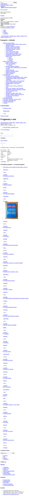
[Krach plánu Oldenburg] (8, 193)
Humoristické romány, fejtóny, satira (13, 54)
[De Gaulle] (6, 236)
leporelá (10, 65)
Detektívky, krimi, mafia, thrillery (13, 47)
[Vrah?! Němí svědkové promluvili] (11, 316)
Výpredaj (5, 32)
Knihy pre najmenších (10, 63)
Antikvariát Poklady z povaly (7, 5)
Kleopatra (5, 345)
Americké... (5, 221)
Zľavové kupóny (6, 473)
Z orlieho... (5, 301)
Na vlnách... (5, 309)
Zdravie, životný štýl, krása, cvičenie (14, 82)
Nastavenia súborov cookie (9, 474)
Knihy (4, 30)
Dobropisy (5, 469)
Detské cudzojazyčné (10, 72)
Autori (4, 31)
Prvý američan (6, 389)
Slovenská (11, 58)
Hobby (7, 84)
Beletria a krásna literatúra (8, 43)
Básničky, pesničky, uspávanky (12, 66)
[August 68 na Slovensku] (9, 280)
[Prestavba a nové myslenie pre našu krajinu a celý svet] (15, 167)
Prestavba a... (5, 169)
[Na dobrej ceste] (7, 227)
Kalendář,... (5, 407)
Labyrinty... (5, 256)
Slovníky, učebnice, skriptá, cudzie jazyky (15, 94)
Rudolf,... (5, 327)
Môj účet (3, 464)
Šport (7, 87)
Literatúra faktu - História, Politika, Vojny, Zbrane (16, 77)
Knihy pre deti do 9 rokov (11, 62)
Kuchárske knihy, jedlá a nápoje (13, 83)
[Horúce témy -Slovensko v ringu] (10, 271)
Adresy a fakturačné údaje (8, 471)
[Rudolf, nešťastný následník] (9, 325)
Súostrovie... (5, 363)
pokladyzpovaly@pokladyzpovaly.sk (11, 494)
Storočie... (5, 380)
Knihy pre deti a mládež (8, 61)
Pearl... (4, 247)
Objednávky (5, 467)
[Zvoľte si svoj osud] (8, 431)
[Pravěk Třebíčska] (7, 184)
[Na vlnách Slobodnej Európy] (10, 307)
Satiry (4, 398)
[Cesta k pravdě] (7, 351)
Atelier (8, 151)
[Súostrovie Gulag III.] (8, 369)
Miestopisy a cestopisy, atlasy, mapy (13, 93)
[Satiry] (5, 395)
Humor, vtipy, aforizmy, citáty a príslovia (14, 88)
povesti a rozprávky (10, 69)
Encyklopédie (9, 96)
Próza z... (5, 442)
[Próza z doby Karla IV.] (8, 440)
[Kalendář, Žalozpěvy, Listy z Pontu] (11, 404)
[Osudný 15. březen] (7, 289)
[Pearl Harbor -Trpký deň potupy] (10, 245)
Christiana (5, 336)
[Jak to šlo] (5, 422)
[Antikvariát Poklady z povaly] (7, 27)
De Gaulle (5, 238)
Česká (10, 57)
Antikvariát (5, 33)
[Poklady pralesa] (7, 108)
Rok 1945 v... (5, 265)
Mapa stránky (6, 482)
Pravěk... (5, 187)
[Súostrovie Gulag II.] (8, 360)
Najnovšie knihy (6, 480)
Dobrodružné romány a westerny (13, 49)
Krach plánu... (6, 196)
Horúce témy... (6, 274)
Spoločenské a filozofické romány (13, 55)
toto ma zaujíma (4, 140)
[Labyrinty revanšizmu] (8, 254)
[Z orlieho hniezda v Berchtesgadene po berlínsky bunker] (15, 298)
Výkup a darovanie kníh (8, 485)
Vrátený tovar (6, 468)
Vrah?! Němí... (6, 318)
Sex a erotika (8, 92)
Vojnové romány (9, 50)
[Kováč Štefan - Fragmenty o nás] (10, 127)
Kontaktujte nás (4, 3)
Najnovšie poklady (5, 105)
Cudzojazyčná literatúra (8, 101)
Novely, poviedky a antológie (12, 52)
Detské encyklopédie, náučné (12, 71)
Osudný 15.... (5, 292)
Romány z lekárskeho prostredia (13, 46)
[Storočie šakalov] (7, 378)
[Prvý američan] (6, 387)
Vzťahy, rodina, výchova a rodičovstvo (14, 85)
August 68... (5, 283)
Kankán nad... (5, 178)
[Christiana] (6, 333)
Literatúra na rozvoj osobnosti (12, 95)
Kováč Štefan (6, 129)
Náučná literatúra (7, 74)
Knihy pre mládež (10, 73)
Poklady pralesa (6, 110)
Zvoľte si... (5, 433)
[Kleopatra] (5, 342)
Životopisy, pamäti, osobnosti (12, 76)
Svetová (10, 60)
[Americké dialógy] (11, 218)
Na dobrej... (5, 230)
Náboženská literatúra (7, 98)
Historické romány (10, 45)
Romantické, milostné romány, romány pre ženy (16, 44)
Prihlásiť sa (3, 6)
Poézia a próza (9, 56)
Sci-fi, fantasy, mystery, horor (12, 51)
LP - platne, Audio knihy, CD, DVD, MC (12, 99)
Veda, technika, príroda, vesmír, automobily (15, 80)
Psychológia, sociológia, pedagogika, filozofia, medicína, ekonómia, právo (16, 90)
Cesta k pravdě (6, 354)
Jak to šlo (5, 425)
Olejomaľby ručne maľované (9, 100)
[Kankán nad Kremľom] (8, 176)
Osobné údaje (6, 472)
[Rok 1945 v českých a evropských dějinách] (13, 262)
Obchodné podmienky (8, 484)
